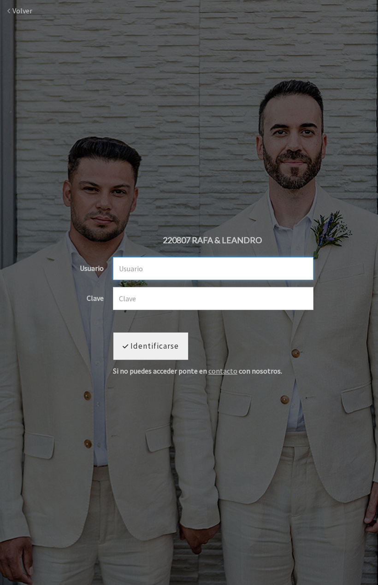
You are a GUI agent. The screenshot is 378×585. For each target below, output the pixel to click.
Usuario (92, 268)
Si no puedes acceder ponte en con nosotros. (197, 371)
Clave (95, 298)
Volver (21, 10)
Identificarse (154, 346)
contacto (222, 370)
